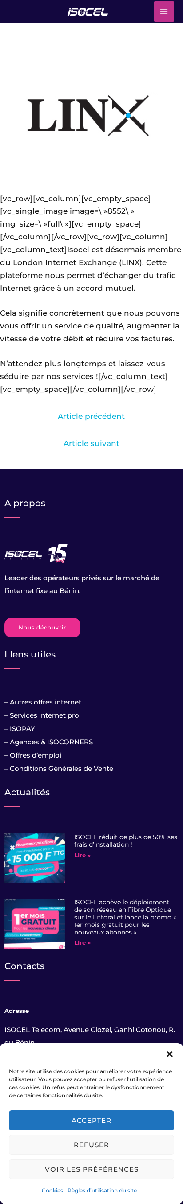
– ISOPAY (19, 728)
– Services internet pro (41, 715)
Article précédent (91, 416)
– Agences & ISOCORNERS (48, 742)
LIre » (82, 855)
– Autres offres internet (42, 702)
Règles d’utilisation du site (102, 1190)
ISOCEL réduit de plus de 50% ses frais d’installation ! (125, 840)
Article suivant (91, 443)
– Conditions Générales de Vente (58, 768)
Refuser (91, 1145)
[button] (169, 1054)
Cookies (52, 1190)
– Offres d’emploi (32, 755)
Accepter (91, 1120)
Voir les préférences (92, 1169)
